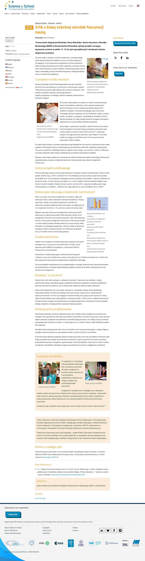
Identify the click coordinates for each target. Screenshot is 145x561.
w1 (95, 131)
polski (9, 74)
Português (10, 77)
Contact (113, 5)
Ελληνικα (10, 67)
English (9, 64)
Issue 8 (58, 23)
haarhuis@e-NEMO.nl (50, 457)
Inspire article (29, 27)
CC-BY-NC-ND (40, 498)
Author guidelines (82, 13)
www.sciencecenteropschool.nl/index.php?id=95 (68, 474)
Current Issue (15, 13)
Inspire (32, 13)
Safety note (47, 530)
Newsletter (122, 5)
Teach (49, 13)
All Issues (25, 13)
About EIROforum (11, 530)
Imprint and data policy (13, 533)
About (61, 13)
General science (23, 54)
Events (55, 13)
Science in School (40, 23)
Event (15, 54)
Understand (41, 13)
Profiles (13, 50)
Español (10, 83)
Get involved (69, 13)
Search (131, 5)
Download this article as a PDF (125, 43)
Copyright (46, 527)
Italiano (9, 70)
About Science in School (13, 527)
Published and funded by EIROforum (16, 552)
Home (7, 13)
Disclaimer (46, 533)
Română (10, 80)
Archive (75, 527)
